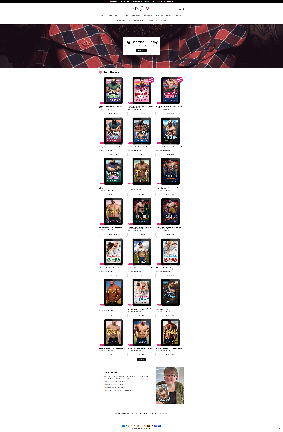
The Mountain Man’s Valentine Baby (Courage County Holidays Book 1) (140, 107)
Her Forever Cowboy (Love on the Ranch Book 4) (112, 348)
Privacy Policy (163, 413)
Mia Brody (138, 428)
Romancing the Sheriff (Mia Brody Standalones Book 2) (169, 107)
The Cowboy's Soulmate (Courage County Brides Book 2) (141, 268)
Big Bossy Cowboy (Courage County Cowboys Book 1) (111, 147)
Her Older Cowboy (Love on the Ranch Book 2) (111, 227)
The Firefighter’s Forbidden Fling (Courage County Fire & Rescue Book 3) (139, 228)
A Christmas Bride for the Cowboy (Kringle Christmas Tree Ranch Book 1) (110, 268)
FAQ (141, 413)
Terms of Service (141, 416)
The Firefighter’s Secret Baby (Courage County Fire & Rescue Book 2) (169, 228)
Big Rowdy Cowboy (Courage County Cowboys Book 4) (112, 188)
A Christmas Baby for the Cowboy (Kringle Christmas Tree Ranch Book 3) (167, 268)
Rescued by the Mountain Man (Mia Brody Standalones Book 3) (167, 309)
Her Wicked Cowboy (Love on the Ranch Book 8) (169, 348)
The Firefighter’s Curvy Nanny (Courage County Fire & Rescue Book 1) (169, 188)
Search (136, 413)
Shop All (117, 413)
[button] (100, 8)
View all (141, 359)
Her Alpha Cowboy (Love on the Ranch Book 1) (140, 187)
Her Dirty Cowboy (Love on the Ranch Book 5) (139, 348)
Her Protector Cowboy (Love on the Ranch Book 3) (112, 308)
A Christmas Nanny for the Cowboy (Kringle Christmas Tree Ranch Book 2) (139, 309)
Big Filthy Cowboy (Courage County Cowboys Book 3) (140, 147)
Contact (145, 413)
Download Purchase (127, 413)
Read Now (141, 50)
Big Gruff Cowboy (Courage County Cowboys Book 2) (111, 107)
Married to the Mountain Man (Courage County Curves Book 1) (169, 147)
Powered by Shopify (146, 428)
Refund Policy (154, 413)
